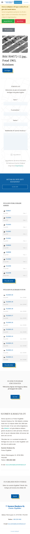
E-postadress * (15, 110)
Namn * (15, 100)
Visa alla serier (8, 281)
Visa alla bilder (8, 365)
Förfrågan (7, 70)
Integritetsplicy (19, 166)
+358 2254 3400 (17, 519)
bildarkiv (6, 428)
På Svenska (18, 2)
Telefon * (15, 120)
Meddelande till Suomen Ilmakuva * (15, 130)
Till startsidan (8, 30)
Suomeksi (26, 2)
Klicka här (15, 187)
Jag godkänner (17, 154)
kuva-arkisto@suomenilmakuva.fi (16, 465)
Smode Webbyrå (15, 531)
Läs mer (15, 397)
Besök (15, 496)
